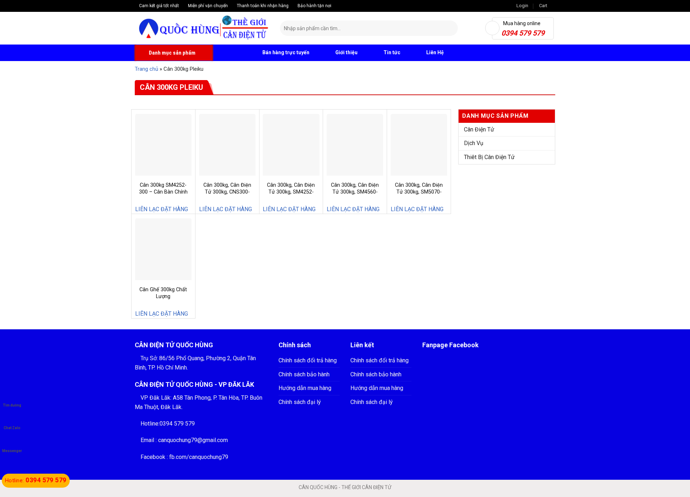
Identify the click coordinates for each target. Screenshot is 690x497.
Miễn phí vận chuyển (207, 5)
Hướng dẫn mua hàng (305, 388)
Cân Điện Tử (479, 129)
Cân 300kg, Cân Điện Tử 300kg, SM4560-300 (355, 191)
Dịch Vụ (473, 143)
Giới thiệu (346, 52)
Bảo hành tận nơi (313, 5)
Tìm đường (12, 405)
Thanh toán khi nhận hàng (262, 5)
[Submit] (451, 28)
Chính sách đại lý (300, 402)
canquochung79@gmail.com (193, 440)
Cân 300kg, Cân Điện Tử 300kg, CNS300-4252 (227, 191)
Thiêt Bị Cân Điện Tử (489, 157)
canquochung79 (208, 457)
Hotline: (35, 480)
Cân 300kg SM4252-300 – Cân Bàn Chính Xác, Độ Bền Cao (163, 191)
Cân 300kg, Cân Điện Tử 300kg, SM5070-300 (419, 191)
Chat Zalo (12, 428)
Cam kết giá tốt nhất (158, 5)
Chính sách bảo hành (304, 374)
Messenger (12, 451)
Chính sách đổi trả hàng (308, 360)
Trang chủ (146, 69)
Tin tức (391, 52)
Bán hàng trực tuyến (285, 52)
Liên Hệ (435, 52)
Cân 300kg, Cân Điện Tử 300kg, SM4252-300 (291, 191)
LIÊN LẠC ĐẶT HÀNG (161, 209)
